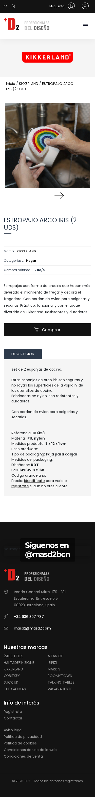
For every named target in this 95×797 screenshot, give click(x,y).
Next (59, 195)
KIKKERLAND (28, 83)
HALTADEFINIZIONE (19, 662)
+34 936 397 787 (29, 616)
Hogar (31, 260)
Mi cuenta (57, 6)
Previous (36, 195)
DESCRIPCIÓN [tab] (22, 353)
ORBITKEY (12, 675)
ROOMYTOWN (60, 675)
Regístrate (13, 711)
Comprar (51, 330)
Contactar (13, 718)
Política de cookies (20, 743)
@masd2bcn (47, 554)
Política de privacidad (23, 736)
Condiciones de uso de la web (30, 749)
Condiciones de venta (23, 756)
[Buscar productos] (84, 6)
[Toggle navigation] (85, 24)
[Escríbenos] (6, 6)
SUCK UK (11, 682)
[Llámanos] (14, 6)
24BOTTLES (13, 656)
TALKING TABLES (61, 682)
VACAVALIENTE (60, 688)
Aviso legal (13, 730)
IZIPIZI (52, 662)
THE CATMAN (15, 688)
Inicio (10, 83)
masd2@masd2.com (32, 628)
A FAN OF (55, 656)
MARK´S (54, 669)
